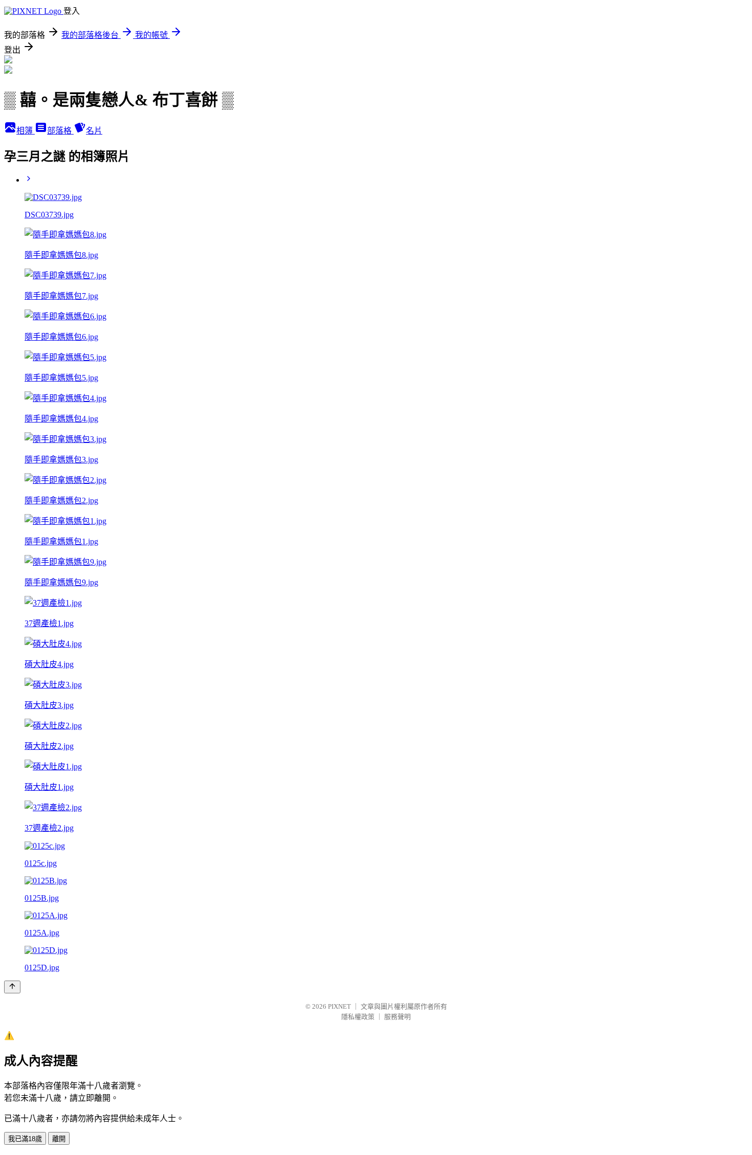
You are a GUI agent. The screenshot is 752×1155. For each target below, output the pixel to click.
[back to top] (12, 987)
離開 (58, 1139)
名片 (94, 130)
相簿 (25, 130)
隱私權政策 (357, 1016)
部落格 (60, 130)
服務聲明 (397, 1016)
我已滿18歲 (25, 1139)
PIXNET (339, 1006)
